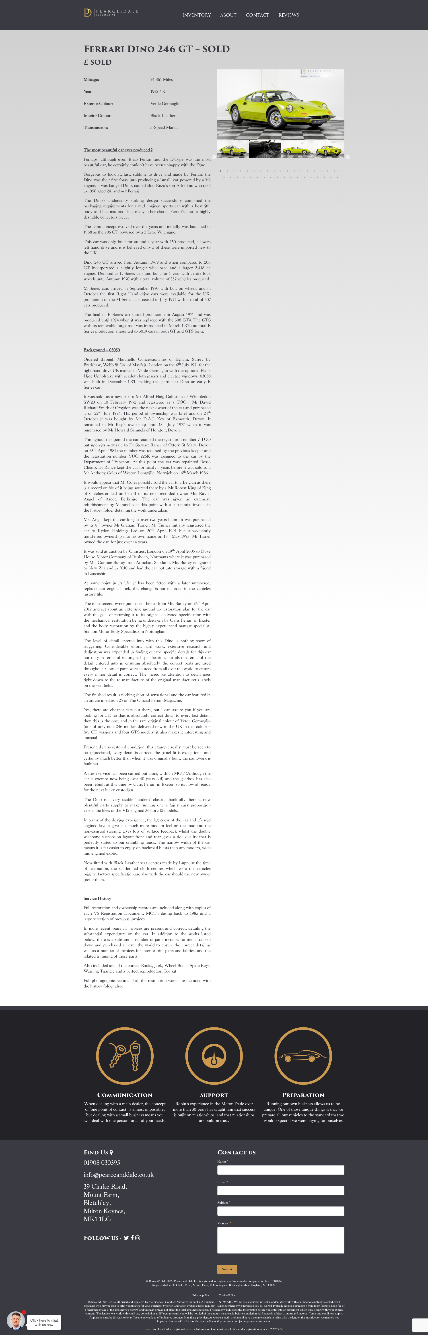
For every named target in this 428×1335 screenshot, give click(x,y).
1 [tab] (220, 171)
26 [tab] (264, 177)
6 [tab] (254, 171)
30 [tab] (291, 177)
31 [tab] (297, 177)
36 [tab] (331, 177)
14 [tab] (307, 171)
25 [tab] (257, 177)
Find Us (97, 1152)
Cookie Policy (227, 1295)
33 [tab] (311, 177)
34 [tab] (317, 177)
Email (222, 1182)
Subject (223, 1203)
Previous (214, 157)
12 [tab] (294, 171)
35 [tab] (324, 177)
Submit (227, 1269)
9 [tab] (274, 171)
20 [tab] (224, 177)
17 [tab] (327, 171)
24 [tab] (251, 177)
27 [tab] (271, 177)
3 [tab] (234, 171)
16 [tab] (321, 171)
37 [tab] (337, 177)
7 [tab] (261, 171)
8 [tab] (267, 171)
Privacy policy (201, 1295)
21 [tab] (230, 177)
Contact (257, 15)
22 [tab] (237, 177)
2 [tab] (227, 171)
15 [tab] (314, 171)
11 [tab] (287, 171)
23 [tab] (244, 177)
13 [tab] (301, 171)
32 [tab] (304, 177)
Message (224, 1223)
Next (348, 157)
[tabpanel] (233, 157)
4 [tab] (241, 171)
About (228, 15)
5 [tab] (247, 171)
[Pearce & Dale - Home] (114, 12)
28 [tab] (277, 177)
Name (222, 1162)
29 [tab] (284, 177)
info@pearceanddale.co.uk (119, 1175)
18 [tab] (334, 171)
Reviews (288, 15)
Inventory (196, 15)
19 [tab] (341, 171)
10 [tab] (281, 171)
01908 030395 (102, 1162)
